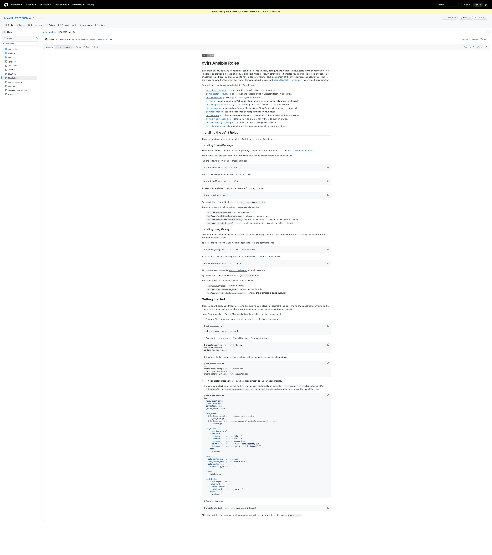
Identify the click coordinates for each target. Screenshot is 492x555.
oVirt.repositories (214, 111)
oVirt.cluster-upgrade (216, 90)
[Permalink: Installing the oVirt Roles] (200, 132)
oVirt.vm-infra (212, 115)
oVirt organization (238, 270)
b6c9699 (465, 39)
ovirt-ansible (23, 17)
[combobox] (21, 43)
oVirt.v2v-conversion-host (218, 119)
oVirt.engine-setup (215, 97)
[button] (328, 167)
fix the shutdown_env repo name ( (89, 39)
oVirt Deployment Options (300, 150)
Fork (466, 18)
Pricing (90, 4)
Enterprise (77, 4)
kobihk (52, 39)
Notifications (451, 18)
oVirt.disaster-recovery (217, 93)
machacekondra (67, 39)
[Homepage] (6, 5)
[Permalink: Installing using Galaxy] (200, 229)
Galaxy (304, 234)
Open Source (60, 4)
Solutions (29, 4)
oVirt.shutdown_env (215, 126)
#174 (105, 39)
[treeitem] (19, 78)
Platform (15, 4)
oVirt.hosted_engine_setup (219, 122)
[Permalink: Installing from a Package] (200, 145)
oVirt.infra (211, 101)
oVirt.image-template (216, 104)
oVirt (10, 17)
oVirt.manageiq (213, 108)
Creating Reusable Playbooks (285, 80)
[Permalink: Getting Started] (200, 299)
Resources (44, 4)
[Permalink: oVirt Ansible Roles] (200, 63)
